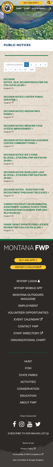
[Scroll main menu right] (50, 8)
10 (25, 69)
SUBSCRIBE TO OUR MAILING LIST (27, 433)
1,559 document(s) (14, 64)
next (32, 69)
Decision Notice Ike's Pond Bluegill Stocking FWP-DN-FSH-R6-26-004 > (25, 158)
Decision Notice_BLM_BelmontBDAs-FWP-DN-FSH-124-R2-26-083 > (26, 82)
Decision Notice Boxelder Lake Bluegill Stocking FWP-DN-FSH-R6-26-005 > (25, 175)
